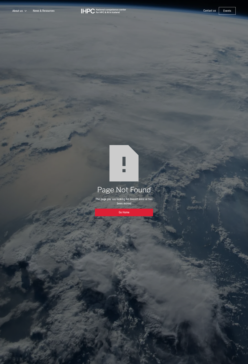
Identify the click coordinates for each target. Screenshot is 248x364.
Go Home (124, 212)
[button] (19, 10)
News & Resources (43, 10)
